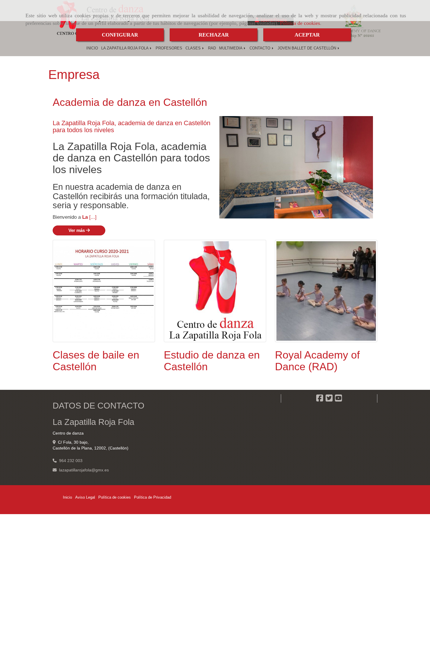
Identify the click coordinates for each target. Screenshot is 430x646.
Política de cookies (300, 23)
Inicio (67, 497)
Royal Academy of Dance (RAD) (317, 361)
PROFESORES (169, 48)
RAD (212, 48)
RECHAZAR (214, 35)
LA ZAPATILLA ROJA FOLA (125, 48)
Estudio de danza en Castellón (212, 361)
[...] (93, 217)
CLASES (193, 48)
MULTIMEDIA (231, 48)
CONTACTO (260, 48)
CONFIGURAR (120, 35)
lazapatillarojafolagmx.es (84, 470)
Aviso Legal (85, 497)
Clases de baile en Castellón (96, 361)
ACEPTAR (307, 35)
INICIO (92, 48)
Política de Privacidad (152, 497)
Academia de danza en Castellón (130, 102)
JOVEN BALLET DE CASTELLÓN (307, 48)
